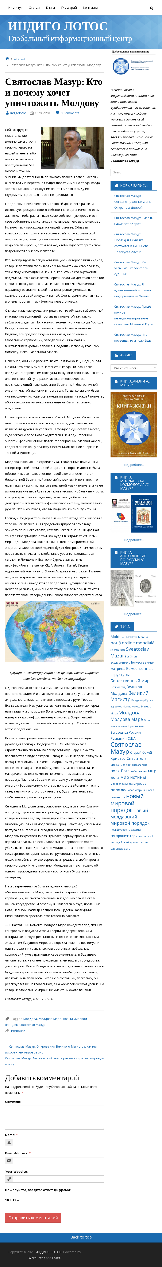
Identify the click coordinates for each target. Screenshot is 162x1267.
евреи (143, 771)
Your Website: (16, 1171)
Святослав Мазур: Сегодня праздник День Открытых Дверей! (132, 201)
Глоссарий (69, 7)
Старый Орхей (141, 752)
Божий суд (118, 687)
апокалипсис (139, 764)
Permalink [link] (18, 1030)
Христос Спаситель (129, 758)
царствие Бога (120, 849)
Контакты (90, 7)
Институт (15, 7)
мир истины (133, 777)
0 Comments (69, 113)
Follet (56, 1258)
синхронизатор (123, 836)
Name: (11, 1135)
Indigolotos (18, 113)
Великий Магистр (130, 696)
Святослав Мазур (32, 1024)
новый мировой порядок (127, 803)
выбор (134, 771)
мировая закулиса (122, 783)
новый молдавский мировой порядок (130, 816)
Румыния (119, 738)
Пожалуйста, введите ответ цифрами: (38, 1190)
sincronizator (118, 649)
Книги (50, 7)
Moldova (118, 636)
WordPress (36, 1258)
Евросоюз (116, 706)
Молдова (30, 1019)
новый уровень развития (126, 830)
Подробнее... (134, 464)
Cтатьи (34, 7)
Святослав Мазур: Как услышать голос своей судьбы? (131, 268)
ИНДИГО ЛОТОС (58, 25)
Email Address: (18, 1153)
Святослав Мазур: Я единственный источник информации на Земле (133, 290)
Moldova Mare (135, 637)
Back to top (81, 1237)
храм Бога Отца (139, 842)
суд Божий (122, 842)
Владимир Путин (142, 700)
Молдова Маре (50, 1019)
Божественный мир (130, 680)
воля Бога (120, 770)
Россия (135, 732)
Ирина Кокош (131, 706)
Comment (13, 1101)
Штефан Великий (121, 764)
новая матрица (136, 790)
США (132, 738)
